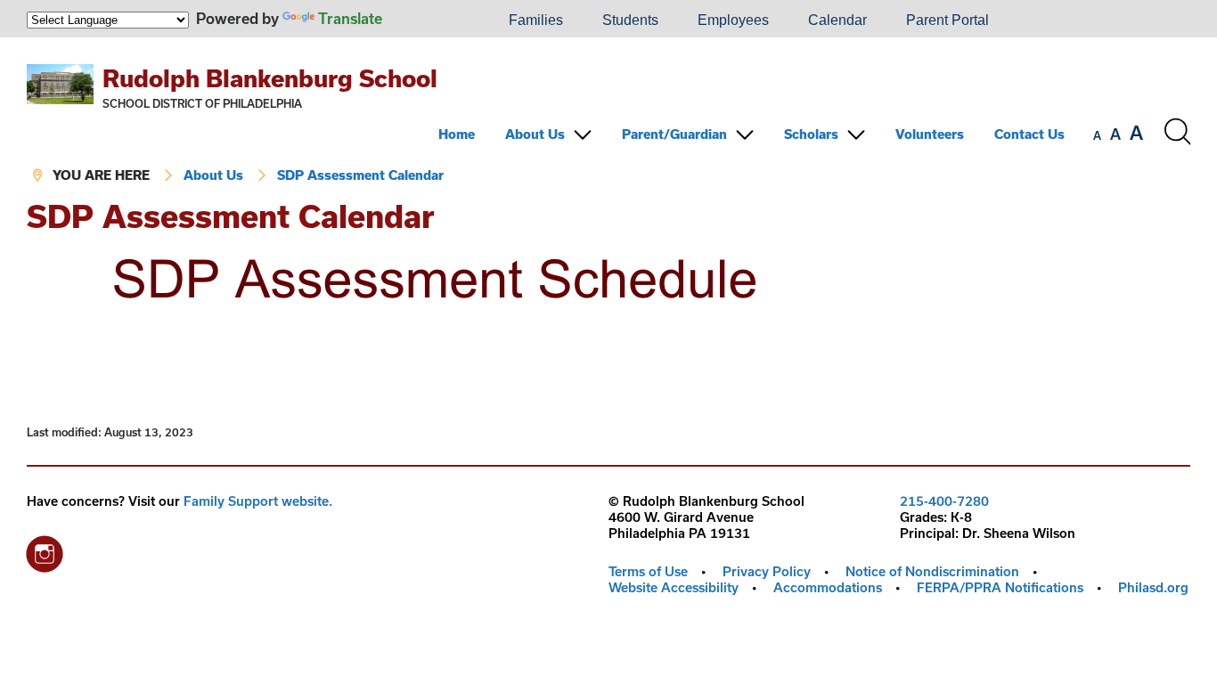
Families (536, 20)
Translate (350, 18)
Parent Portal (947, 20)
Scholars (811, 134)
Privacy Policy (767, 571)
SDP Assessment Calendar (360, 175)
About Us (535, 134)
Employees (733, 20)
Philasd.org (1153, 587)
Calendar (837, 20)
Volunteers (929, 134)
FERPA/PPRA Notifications (1000, 587)
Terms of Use (648, 571)
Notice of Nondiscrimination (932, 571)
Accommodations (827, 587)
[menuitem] (428, 20)
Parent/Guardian (674, 134)
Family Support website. (258, 501)
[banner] (608, 118)
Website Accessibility (673, 587)
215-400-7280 (944, 501)
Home (456, 134)
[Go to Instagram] (44, 549)
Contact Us (1029, 134)
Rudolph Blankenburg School (269, 78)
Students (630, 20)
